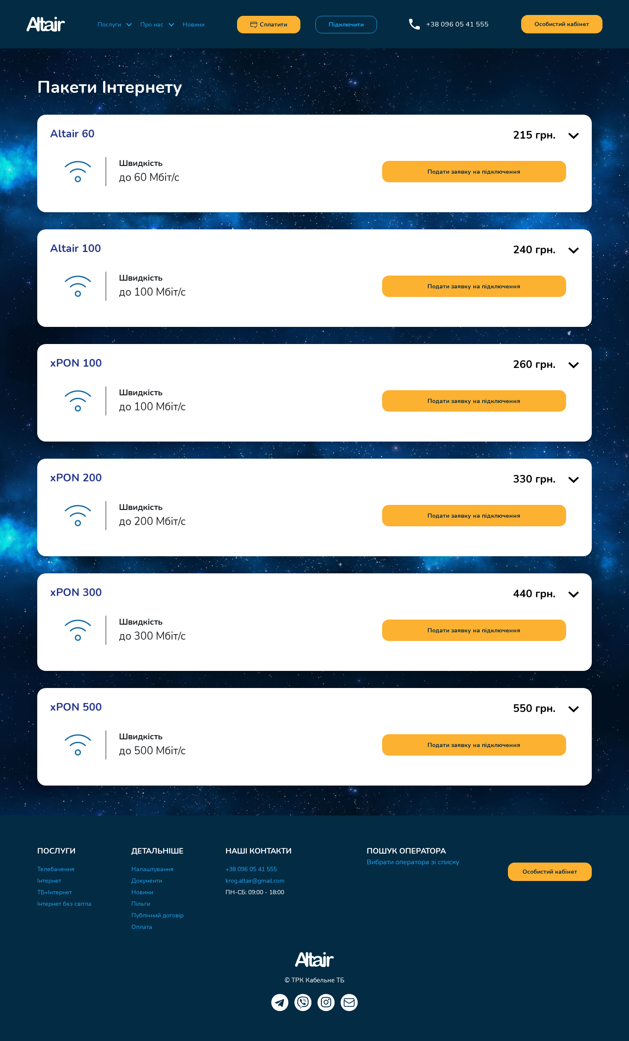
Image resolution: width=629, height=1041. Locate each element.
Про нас (151, 25)
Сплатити (273, 25)
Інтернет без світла (64, 904)
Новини (194, 25)
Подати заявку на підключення (473, 172)
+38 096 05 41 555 (457, 24)
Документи (146, 881)
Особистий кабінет (561, 24)
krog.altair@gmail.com (255, 881)
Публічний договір (157, 915)
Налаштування (152, 869)
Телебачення (55, 869)
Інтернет (49, 881)
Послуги (109, 25)
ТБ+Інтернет (54, 892)
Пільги (140, 904)
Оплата (141, 927)
